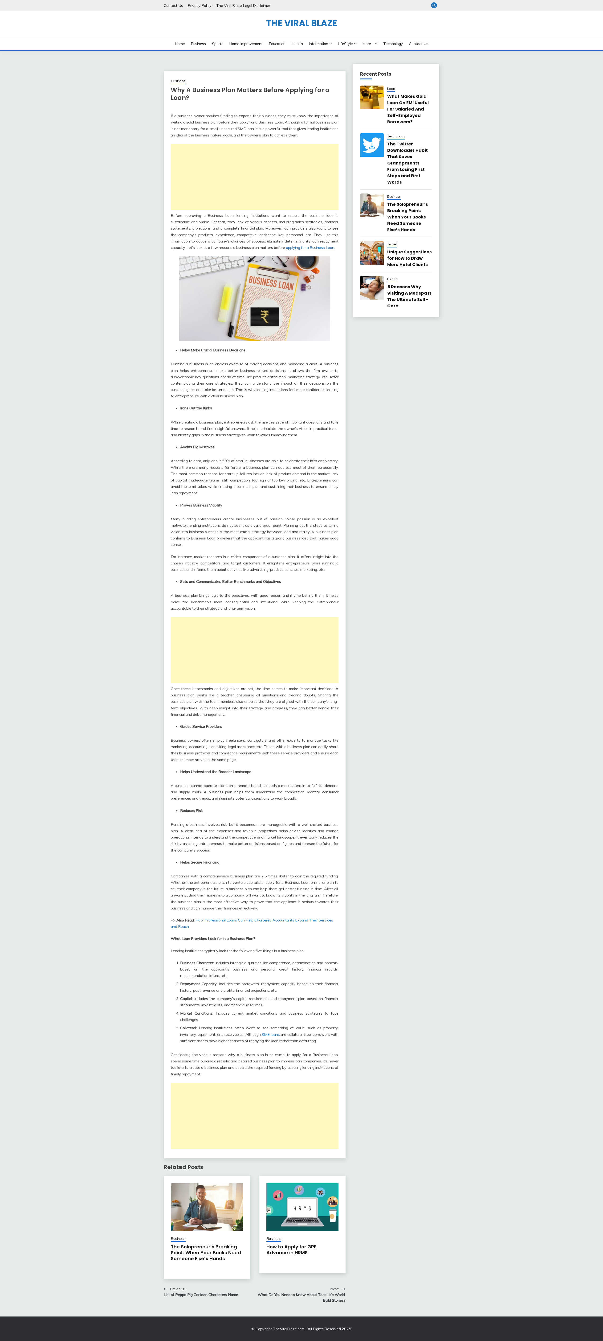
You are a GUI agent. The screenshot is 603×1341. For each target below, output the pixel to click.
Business (198, 43)
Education (277, 43)
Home (180, 43)
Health (297, 43)
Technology (393, 43)
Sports (217, 43)
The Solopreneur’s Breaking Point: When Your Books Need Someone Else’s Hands (206, 1252)
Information (318, 43)
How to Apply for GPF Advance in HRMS (291, 1249)
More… (368, 43)
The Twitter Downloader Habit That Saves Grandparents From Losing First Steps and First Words (407, 163)
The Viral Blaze (301, 23)
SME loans (271, 1034)
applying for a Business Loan (310, 247)
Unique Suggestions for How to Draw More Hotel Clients (409, 258)
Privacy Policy (200, 5)
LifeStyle (345, 43)
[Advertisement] (254, 177)
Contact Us (173, 5)
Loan (391, 88)
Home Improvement (246, 43)
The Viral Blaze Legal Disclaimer (243, 5)
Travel (392, 244)
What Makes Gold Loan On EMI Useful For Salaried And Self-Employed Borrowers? (408, 109)
